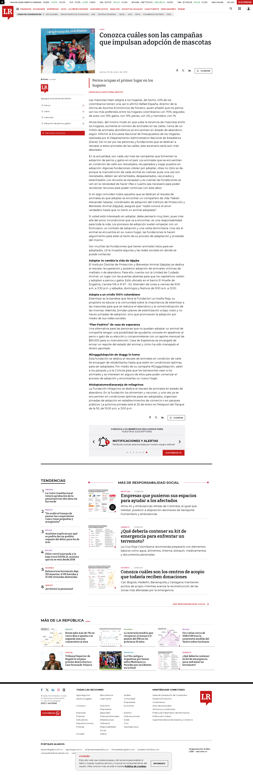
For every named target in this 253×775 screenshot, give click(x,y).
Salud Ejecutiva (131, 727)
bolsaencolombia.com (148, 749)
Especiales (105, 713)
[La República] (7, 13)
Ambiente (186, 652)
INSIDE (181, 9)
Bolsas (48, 530)
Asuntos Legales (84, 699)
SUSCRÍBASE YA (174, 453)
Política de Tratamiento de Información (171, 713)
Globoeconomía (132, 716)
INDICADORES (168, 9)
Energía (69, 629)
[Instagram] (59, 690)
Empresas (81, 713)
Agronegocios (83, 695)
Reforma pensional (107, 14)
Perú (169, 14)
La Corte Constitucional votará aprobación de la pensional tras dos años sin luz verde (61, 497)
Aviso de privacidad (162, 706)
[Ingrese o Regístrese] (248, 8)
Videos (103, 734)
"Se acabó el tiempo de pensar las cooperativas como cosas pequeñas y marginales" (59, 517)
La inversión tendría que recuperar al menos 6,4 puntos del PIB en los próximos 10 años (138, 637)
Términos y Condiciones (164, 709)
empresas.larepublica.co (97, 749)
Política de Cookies (135, 766)
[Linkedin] (190, 70)
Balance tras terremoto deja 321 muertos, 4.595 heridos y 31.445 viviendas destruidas (61, 574)
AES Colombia (52, 14)
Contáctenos (159, 702)
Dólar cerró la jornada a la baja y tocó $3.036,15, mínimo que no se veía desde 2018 (62, 556)
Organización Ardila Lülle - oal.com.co (199, 750)
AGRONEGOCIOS (99, 9)
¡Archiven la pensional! (59, 588)
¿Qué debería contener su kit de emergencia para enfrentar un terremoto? (153, 536)
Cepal (137, 14)
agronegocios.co (74, 749)
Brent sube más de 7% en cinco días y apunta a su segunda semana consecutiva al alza (80, 637)
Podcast (80, 727)
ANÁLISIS (115, 9)
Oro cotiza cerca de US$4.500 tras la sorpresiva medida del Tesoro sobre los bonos (195, 637)
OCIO (63, 9)
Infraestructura (107, 720)
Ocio (126, 723)
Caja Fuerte (105, 699)
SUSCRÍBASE (245, 2)
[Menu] (18, 9)
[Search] (231, 8)
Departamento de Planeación (75, 14)
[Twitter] (183, 70)
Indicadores (82, 720)
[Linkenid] (54, 690)
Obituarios (105, 723)
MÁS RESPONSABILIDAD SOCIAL (189, 604)
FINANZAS (25, 9)
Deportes (129, 652)
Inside (126, 720)
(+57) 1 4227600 (49, 703)
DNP (93, 14)
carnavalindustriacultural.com (55, 753)
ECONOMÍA (39, 9)
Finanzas (80, 716)
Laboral (49, 490)
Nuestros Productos (162, 699)
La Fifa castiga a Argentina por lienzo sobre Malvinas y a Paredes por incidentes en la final (137, 662)
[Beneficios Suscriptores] (239, 8)
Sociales (80, 734)
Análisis (49, 585)
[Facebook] (177, 70)
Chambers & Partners (153, 14)
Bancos (49, 510)
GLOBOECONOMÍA (78, 9)
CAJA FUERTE (152, 9)
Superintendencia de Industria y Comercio (173, 720)
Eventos (127, 713)
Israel (122, 14)
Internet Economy (84, 723)
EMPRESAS (53, 9)
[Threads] (65, 690)
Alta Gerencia (106, 695)
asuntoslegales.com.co (52, 749)
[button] (93, 442)
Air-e (130, 14)
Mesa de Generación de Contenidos (170, 695)
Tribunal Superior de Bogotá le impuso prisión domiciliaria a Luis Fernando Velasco (78, 660)
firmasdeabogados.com (123, 749)
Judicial (69, 652)
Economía (129, 706)
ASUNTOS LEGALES (132, 9)
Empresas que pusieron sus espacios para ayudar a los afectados (158, 498)
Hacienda (49, 568)
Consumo (81, 706)
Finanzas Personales (109, 716)
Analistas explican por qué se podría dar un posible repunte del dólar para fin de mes (62, 538)
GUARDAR (205, 71)
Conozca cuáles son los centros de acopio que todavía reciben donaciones (162, 574)
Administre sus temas (55, 133)
